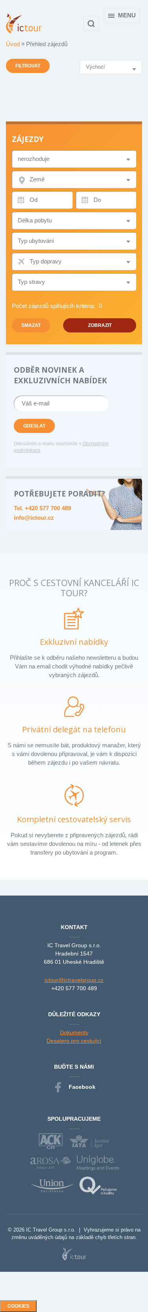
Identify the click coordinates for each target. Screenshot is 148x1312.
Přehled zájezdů (46, 44)
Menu (127, 15)
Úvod (13, 44)
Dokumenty (74, 1032)
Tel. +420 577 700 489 (42, 508)
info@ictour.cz (34, 517)
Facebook (82, 1087)
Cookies (18, 1306)
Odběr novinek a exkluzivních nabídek (60, 375)
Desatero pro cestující (74, 1041)
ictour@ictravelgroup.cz (74, 980)
